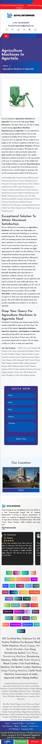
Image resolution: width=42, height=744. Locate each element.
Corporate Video (27, 729)
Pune (34, 599)
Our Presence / (7, 726)
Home (5, 66)
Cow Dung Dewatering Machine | (12, 5)
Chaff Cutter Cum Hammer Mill (29, 348)
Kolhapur (9, 599)
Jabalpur (14, 592)
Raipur (25, 573)
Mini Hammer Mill (9, 360)
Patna (9, 573)
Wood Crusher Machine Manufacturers (17, 245)
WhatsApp (22, 741)
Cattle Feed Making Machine (25, 375)
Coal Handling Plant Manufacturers (14, 178)
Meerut (17, 618)
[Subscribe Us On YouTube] (29, 29)
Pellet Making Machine (27, 363)
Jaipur (34, 618)
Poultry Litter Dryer (10, 351)
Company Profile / (18, 723)
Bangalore (23, 592)
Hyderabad (19, 611)
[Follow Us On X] (12, 29)
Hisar (12, 586)
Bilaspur (17, 573)
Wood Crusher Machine (17, 369)
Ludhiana (25, 605)
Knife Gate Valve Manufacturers (14, 208)
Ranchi (28, 586)
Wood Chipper (27, 646)
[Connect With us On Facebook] (7, 29)
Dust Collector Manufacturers (24, 193)
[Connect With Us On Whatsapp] (35, 29)
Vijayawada (27, 624)
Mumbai (18, 599)
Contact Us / (34, 726)
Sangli (7, 605)
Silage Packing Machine (24, 354)
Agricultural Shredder (26, 351)
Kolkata (26, 618)
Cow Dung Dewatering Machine (28, 357)
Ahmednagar (34, 592)
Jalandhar (15, 605)
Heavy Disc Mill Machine (24, 372)
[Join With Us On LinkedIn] (18, 29)
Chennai (34, 605)
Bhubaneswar (15, 624)
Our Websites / (14, 729)
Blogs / (17, 726)
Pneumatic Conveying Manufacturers (15, 184)
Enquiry (36, 741)
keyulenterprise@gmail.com (21, 26)
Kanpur (35, 611)
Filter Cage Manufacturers (23, 187)
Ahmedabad (10, 579)
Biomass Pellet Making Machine (13, 366)
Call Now (7, 741)
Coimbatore (8, 611)
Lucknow (9, 618)
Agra (28, 611)
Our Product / (31, 723)
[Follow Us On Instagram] (24, 29)
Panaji (32, 573)
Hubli (37, 624)
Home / (7, 723)
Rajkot (21, 490)
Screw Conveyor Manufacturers (25, 181)
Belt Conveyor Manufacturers (23, 199)
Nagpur (27, 599)
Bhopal (36, 586)
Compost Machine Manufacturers (13, 190)
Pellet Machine (32, 660)
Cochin (6, 624)
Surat (6, 586)
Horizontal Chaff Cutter (25, 360)
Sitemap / (24, 726)
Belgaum (21, 631)
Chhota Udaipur (23, 579)
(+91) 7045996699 (21, 23)
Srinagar (20, 586)
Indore (5, 592)
